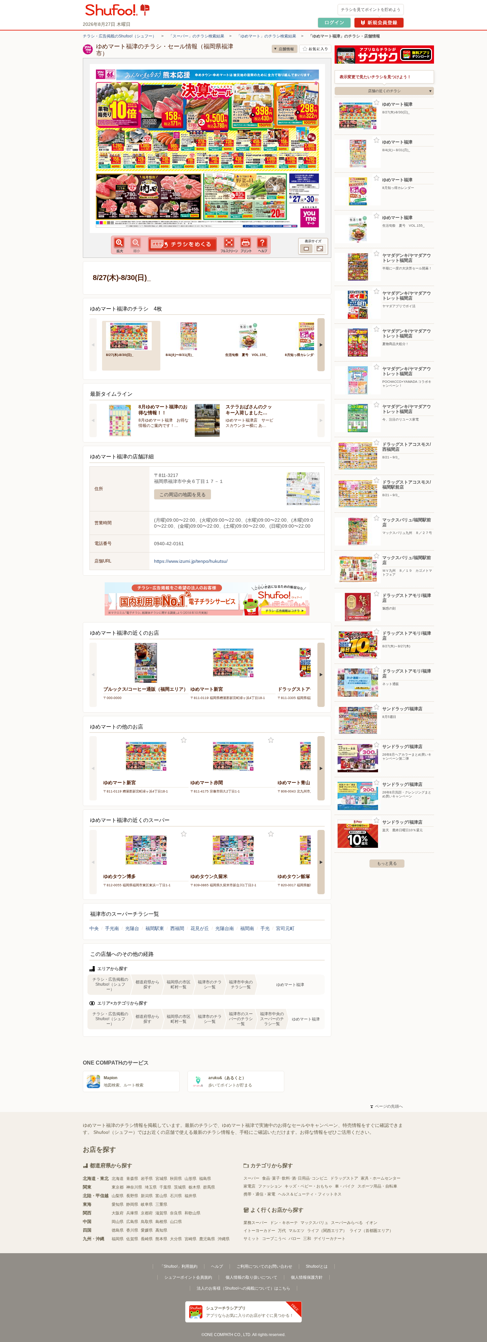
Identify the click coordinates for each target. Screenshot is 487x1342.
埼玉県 (151, 1187)
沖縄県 (224, 1239)
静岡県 (132, 1204)
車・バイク (345, 1186)
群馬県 (209, 1187)
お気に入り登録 (184, 740)
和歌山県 (192, 1213)
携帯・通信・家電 (259, 1194)
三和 (307, 1238)
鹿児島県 (207, 1239)
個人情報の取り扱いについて (251, 1277)
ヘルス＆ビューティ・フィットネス (310, 1194)
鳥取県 (147, 1221)
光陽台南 (224, 928)
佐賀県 (132, 1239)
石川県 (176, 1196)
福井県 (190, 1196)
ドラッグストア (344, 1178)
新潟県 (147, 1196)
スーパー (251, 1178)
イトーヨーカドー (259, 1230)
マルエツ (296, 1230)
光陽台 (132, 928)
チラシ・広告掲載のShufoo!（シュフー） (119, 36)
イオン (371, 1222)
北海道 (118, 1178)
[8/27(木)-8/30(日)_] (131, 335)
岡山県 (118, 1221)
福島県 (205, 1178)
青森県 (132, 1178)
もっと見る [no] (387, 863)
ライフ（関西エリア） (327, 1230)
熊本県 (161, 1239)
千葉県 (165, 1187)
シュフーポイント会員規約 (188, 1277)
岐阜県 (147, 1204)
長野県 (132, 1196)
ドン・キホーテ (284, 1222)
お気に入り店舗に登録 (315, 49)
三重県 (161, 1204)
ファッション (270, 1186)
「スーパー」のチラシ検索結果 (196, 36)
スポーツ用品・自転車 (377, 1186)
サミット (251, 1238)
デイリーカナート (330, 1238)
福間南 (247, 928)
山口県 (176, 1221)
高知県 (161, 1230)
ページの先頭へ (386, 1106)
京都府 (147, 1213)
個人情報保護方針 (307, 1277)
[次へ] (321, 344)
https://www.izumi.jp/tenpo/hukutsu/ (191, 561)
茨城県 (180, 1187)
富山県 (161, 1196)
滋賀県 (161, 1213)
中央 (94, 928)
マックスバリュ (314, 1222)
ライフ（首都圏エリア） (371, 1230)
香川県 (132, 1230)
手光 (265, 928)
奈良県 (176, 1213)
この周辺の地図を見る (182, 494)
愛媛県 (147, 1230)
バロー (294, 1238)
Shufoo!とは (317, 1266)
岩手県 (147, 1178)
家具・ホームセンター (381, 1178)
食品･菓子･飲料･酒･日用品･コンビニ (295, 1178)
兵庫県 (132, 1213)
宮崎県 (190, 1239)
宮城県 (161, 1178)
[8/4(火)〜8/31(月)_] (190, 335)
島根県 (161, 1221)
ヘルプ (217, 1266)
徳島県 (118, 1230)
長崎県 (147, 1239)
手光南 (112, 928)
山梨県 (118, 1196)
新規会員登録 (379, 23)
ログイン (334, 23)
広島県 (132, 1221)
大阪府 (118, 1213)
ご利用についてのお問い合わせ (264, 1266)
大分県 (176, 1239)
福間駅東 (154, 928)
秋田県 (176, 1178)
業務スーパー (255, 1222)
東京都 (118, 1187)
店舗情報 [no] (285, 49)
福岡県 (118, 1239)
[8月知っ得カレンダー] (310, 335)
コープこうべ (274, 1238)
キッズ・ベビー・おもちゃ (308, 1186)
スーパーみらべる (347, 1222)
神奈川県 (134, 1187)
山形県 (190, 1178)
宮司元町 (285, 928)
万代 (282, 1230)
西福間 (177, 928)
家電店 (249, 1186)
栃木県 (194, 1187)
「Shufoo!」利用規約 (178, 1266)
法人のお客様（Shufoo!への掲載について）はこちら (243, 1288)
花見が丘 (199, 928)
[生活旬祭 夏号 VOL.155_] (250, 335)
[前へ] (93, 344)
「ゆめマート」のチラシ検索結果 (266, 36)
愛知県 (118, 1204)
